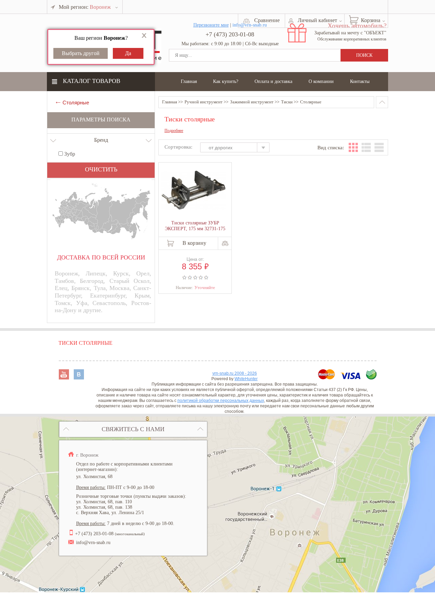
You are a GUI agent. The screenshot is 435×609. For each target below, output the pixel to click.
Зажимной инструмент (252, 101)
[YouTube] (64, 377)
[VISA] (351, 377)
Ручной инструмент (204, 101)
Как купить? (225, 81)
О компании (321, 81)
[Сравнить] (225, 243)
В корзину (194, 243)
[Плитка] (353, 147)
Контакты (359, 81)
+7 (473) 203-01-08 (230, 34)
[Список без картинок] (379, 147)
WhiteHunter (246, 378)
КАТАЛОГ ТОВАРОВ (91, 81)
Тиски (287, 101)
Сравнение (267, 20)
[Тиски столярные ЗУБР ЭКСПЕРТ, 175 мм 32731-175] (194, 191)
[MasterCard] (327, 377)
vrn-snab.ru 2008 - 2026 (234, 373)
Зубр (69, 154)
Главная (189, 81)
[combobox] (238, 148)
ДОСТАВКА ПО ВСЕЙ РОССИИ (101, 257)
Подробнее (173, 131)
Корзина (370, 20)
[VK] (79, 377)
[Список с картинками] (366, 147)
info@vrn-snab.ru (93, 542)
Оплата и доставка (273, 81)
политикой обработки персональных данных (220, 400)
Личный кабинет (317, 20)
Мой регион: (85, 7)
